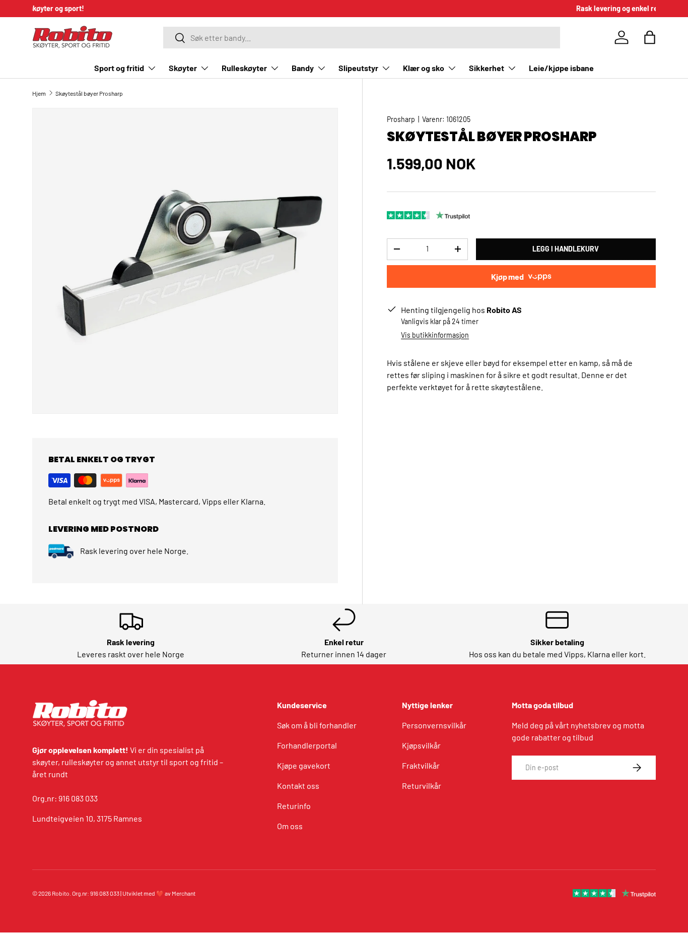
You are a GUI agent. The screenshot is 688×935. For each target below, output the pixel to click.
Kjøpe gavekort (303, 765)
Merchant (183, 893)
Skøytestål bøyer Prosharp (89, 93)
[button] (650, 37)
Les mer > (390, 8)
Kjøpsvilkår (421, 745)
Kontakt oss (298, 785)
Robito (61, 893)
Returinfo (294, 806)
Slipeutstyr (358, 68)
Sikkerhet (486, 68)
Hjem (39, 93)
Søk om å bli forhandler (317, 725)
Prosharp (401, 119)
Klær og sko (423, 68)
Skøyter (183, 68)
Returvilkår (421, 785)
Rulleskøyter (244, 68)
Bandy (303, 68)
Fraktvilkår (421, 765)
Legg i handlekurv (565, 248)
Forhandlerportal (307, 745)
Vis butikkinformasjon (435, 335)
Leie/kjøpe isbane (561, 68)
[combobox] (361, 37)
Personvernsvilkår (434, 725)
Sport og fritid (119, 68)
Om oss (290, 826)
